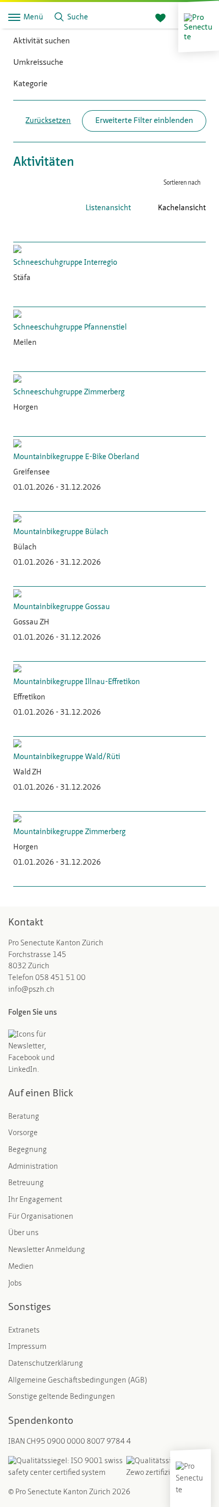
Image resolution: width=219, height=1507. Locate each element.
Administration (33, 1167)
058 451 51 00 (60, 978)
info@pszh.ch (31, 990)
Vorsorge (23, 1133)
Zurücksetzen (48, 121)
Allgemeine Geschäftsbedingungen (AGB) (77, 1381)
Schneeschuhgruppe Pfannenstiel (70, 328)
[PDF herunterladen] (170, 229)
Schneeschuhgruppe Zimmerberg (69, 392)
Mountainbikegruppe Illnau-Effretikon (76, 682)
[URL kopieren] (201, 229)
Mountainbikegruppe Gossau (61, 607)
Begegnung (27, 1150)
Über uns (23, 1233)
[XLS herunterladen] (185, 229)
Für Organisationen (40, 1217)
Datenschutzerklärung (45, 1364)
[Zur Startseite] (198, 26)
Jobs (15, 1284)
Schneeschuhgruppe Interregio (65, 263)
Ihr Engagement (35, 1200)
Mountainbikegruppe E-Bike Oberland (76, 457)
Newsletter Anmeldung (46, 1250)
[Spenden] (160, 18)
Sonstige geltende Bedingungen (61, 1397)
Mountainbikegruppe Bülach (60, 532)
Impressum (27, 1347)
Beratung (23, 1117)
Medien (21, 1267)
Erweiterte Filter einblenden (144, 121)
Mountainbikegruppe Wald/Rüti (66, 757)
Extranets (24, 1331)
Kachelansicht (182, 208)
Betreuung (26, 1183)
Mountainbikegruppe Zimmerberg (69, 832)
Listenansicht (108, 208)
